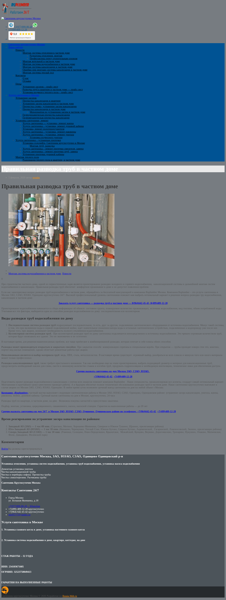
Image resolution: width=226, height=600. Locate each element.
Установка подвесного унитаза (46, 137)
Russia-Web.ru (70, 596)
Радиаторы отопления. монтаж (46, 55)
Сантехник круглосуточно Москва (26, 44)
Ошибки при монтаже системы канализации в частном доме (55, 70)
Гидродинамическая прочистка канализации (46, 115)
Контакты (21, 75)
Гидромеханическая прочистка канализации (46, 117)
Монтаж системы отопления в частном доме (46, 53)
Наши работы (15, 47)
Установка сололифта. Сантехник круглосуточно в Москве (54, 143)
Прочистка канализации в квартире (42, 101)
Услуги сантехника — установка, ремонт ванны (48, 123)
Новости (20, 50)
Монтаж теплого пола (27, 157)
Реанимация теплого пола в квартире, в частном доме (51, 160)
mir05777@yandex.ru (19, 514)
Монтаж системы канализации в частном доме (47, 67)
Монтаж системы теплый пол (38, 72)
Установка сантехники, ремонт (32, 120)
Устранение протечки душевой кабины (43, 154)
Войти (4, 448)
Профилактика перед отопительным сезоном (53, 58)
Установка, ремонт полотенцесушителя (43, 129)
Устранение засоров (26, 98)
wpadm (36, 177)
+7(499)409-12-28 (17, 29)
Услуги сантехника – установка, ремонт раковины (49, 131)
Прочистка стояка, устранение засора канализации (50, 106)
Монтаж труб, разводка (42, 146)
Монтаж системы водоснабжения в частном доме (49, 64)
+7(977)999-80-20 (23, 27)
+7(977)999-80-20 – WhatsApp (24, 506)
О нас (26, 78)
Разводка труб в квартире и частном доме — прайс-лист (53, 89)
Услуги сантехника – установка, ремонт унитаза (48, 134)
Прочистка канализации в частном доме (44, 109)
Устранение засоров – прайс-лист (40, 86)
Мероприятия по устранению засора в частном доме (57, 112)
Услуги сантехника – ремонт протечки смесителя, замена (53, 148)
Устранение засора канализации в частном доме (48, 103)
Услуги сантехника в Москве (23, 95)
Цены (18, 84)
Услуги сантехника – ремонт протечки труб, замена (50, 151)
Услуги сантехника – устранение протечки (38, 140)
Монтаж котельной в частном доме (41, 61)
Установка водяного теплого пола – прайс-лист (48, 92)
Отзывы (27, 81)
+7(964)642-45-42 (103, 376)
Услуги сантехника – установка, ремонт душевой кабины (53, 126)
